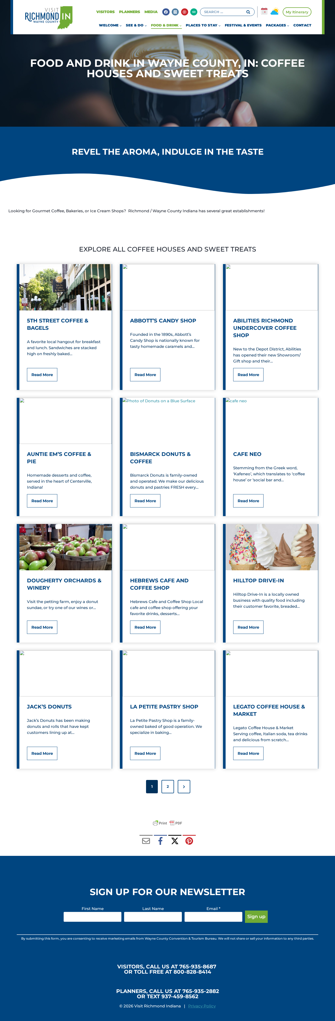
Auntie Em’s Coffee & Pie (59, 458)
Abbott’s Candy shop (163, 320)
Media (151, 11)
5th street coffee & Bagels (57, 324)
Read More (43, 376)
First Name (93, 908)
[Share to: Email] (146, 841)
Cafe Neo (247, 454)
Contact (302, 25)
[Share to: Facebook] (160, 841)
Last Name (153, 908)
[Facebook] (165, 11)
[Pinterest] (184, 11)
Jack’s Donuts (49, 707)
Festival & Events (243, 25)
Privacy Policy (202, 1005)
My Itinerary (297, 12)
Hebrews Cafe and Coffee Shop (159, 584)
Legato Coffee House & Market (269, 710)
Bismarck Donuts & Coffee (160, 458)
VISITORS (105, 11)
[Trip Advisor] (193, 11)
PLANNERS (129, 11)
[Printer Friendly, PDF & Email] (167, 823)
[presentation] (65, 287)
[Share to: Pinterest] (189, 841)
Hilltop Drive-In (258, 580)
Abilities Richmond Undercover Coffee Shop (265, 327)
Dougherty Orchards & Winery (64, 584)
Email (213, 908)
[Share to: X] (174, 841)
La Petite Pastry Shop (164, 707)
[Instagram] (175, 11)
